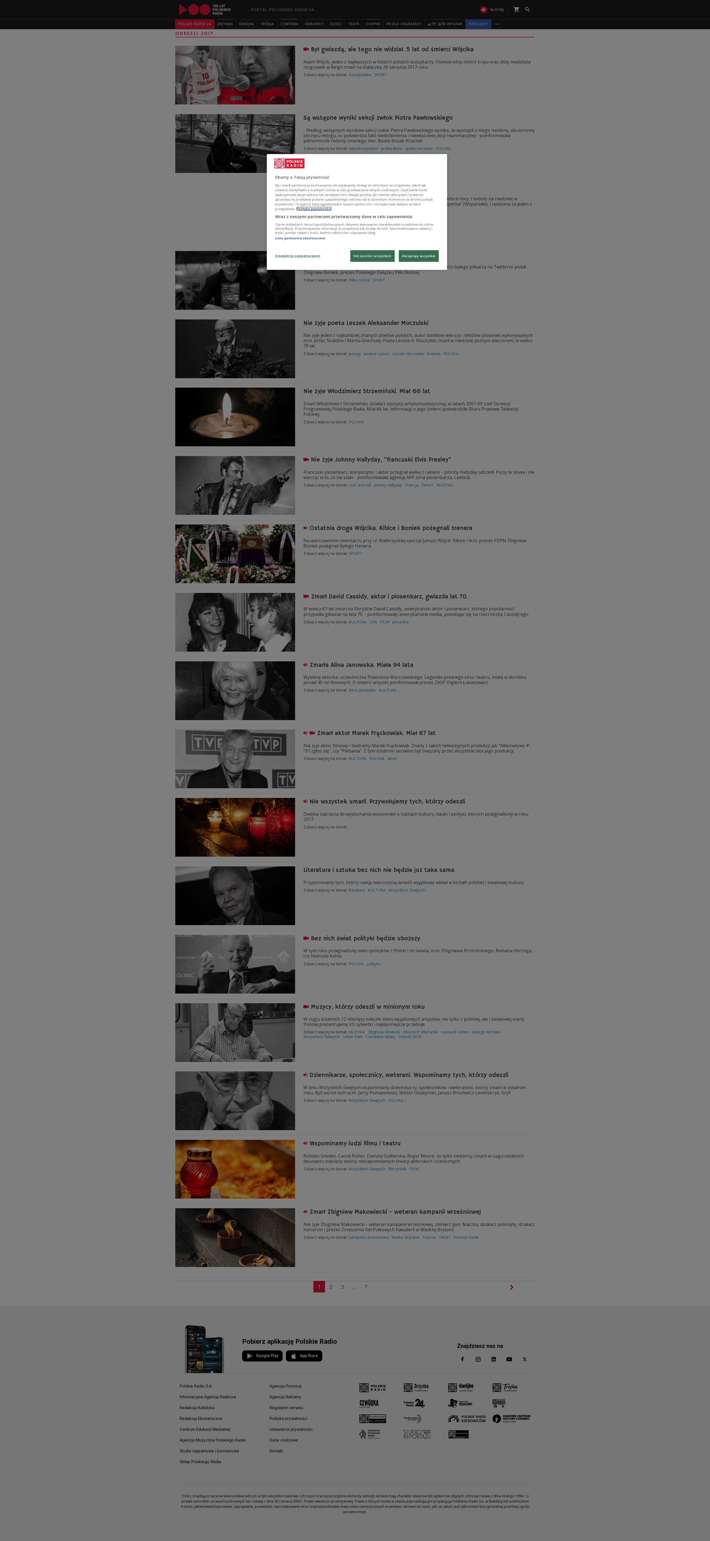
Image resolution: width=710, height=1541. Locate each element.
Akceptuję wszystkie (419, 256)
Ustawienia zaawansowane (297, 256)
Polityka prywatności (313, 209)
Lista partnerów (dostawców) (300, 238)
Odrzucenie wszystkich (372, 256)
